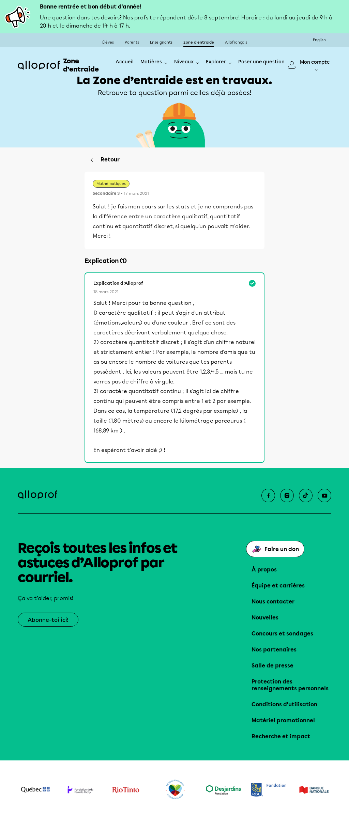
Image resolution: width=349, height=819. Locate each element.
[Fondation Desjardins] (223, 789)
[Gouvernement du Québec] (35, 789)
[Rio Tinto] (125, 790)
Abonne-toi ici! (48, 620)
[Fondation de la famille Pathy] (80, 790)
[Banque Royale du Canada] (268, 790)
